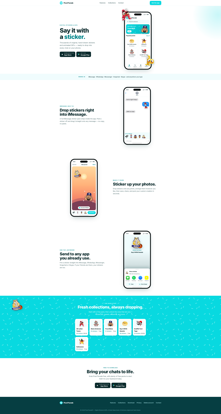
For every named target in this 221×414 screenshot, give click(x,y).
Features (102, 3)
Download (131, 403)
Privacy (139, 403)
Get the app (155, 3)
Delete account (149, 403)
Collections (112, 3)
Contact (121, 3)
